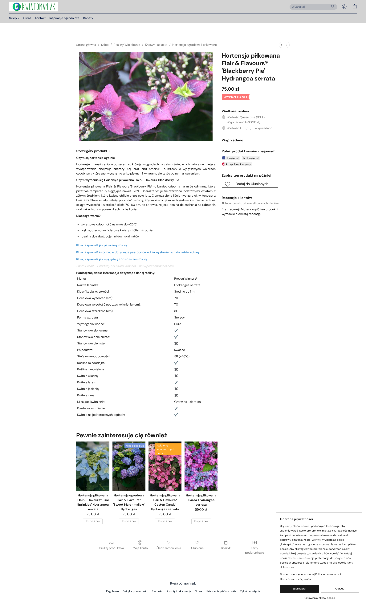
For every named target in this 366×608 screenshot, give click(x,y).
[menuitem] (281, 45)
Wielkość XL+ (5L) (249, 128)
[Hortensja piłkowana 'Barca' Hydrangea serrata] (201, 466)
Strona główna (86, 45)
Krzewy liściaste (156, 45)
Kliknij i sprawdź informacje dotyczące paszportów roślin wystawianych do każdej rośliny (138, 252)
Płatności (157, 591)
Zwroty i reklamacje (179, 591)
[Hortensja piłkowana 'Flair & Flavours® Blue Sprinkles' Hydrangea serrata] (92, 466)
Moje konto (140, 548)
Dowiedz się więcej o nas (295, 579)
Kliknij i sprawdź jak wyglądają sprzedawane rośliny (112, 259)
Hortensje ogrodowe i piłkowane (194, 45)
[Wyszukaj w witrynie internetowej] (333, 6)
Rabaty (88, 18)
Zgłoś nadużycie (250, 591)
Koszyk (226, 548)
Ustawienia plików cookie (221, 591)
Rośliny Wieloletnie (127, 45)
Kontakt (40, 18)
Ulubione (197, 548)
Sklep (13, 18)
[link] (319, 596)
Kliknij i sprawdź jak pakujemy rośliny (102, 245)
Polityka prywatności (135, 591)
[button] (33, 6)
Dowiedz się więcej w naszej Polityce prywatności (310, 574)
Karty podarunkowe (254, 550)
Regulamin (112, 591)
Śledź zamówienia (169, 548)
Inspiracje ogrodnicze (64, 18)
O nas (27, 18)
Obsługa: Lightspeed (183, 597)
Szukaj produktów (111, 548)
